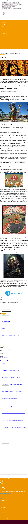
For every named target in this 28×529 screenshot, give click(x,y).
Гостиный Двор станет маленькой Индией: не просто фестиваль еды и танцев (11, 8)
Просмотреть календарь (3, 512)
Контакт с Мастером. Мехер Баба (6, 321)
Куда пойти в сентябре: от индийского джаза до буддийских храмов (10, 2)
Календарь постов (4, 33)
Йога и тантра (3, 24)
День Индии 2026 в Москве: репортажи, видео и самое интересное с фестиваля (12, 4)
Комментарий (2, 307)
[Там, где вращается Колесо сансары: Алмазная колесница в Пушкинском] (6, 464)
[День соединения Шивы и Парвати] (6, 457)
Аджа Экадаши (2, 496)
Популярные (3, 362)
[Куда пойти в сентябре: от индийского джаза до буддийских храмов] (6, 369)
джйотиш (15, 478)
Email (1, 310)
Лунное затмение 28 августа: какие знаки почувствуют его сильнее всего (11, 3)
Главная (1, 53)
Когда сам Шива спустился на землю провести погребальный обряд (10, 335)
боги (11, 478)
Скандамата (3, 328)
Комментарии (3, 363)
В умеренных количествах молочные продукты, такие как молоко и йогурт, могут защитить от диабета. (15, 406)
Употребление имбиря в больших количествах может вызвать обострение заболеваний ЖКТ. (13, 413)
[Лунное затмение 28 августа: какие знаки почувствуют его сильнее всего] (6, 376)
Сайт (1, 311)
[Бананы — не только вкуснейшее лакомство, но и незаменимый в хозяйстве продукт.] (6, 419)
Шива (9, 478)
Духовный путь (4, 22)
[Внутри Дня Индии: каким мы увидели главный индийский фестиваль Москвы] (6, 383)
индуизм (24, 478)
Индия (5, 478)
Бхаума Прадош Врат (3, 500)
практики (20, 479)
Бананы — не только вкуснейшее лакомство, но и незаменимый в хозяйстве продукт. (12, 420)
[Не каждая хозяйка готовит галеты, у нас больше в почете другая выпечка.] (6, 434)
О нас (2, 35)
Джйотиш (3, 26)
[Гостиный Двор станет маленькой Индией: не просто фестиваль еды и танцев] (6, 471)
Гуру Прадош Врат (3, 507)
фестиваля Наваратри (5, 78)
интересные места (3, 479)
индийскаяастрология (19, 478)
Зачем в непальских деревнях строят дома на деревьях (8, 6)
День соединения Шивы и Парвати (6, 7)
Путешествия (3, 31)
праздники (17, 479)
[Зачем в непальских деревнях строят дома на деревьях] (6, 450)
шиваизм (1, 480)
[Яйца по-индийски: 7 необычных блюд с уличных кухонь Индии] (6, 443)
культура (11, 479)
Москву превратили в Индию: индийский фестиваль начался (9, 5)
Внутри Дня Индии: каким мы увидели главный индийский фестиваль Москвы (13, 354)
